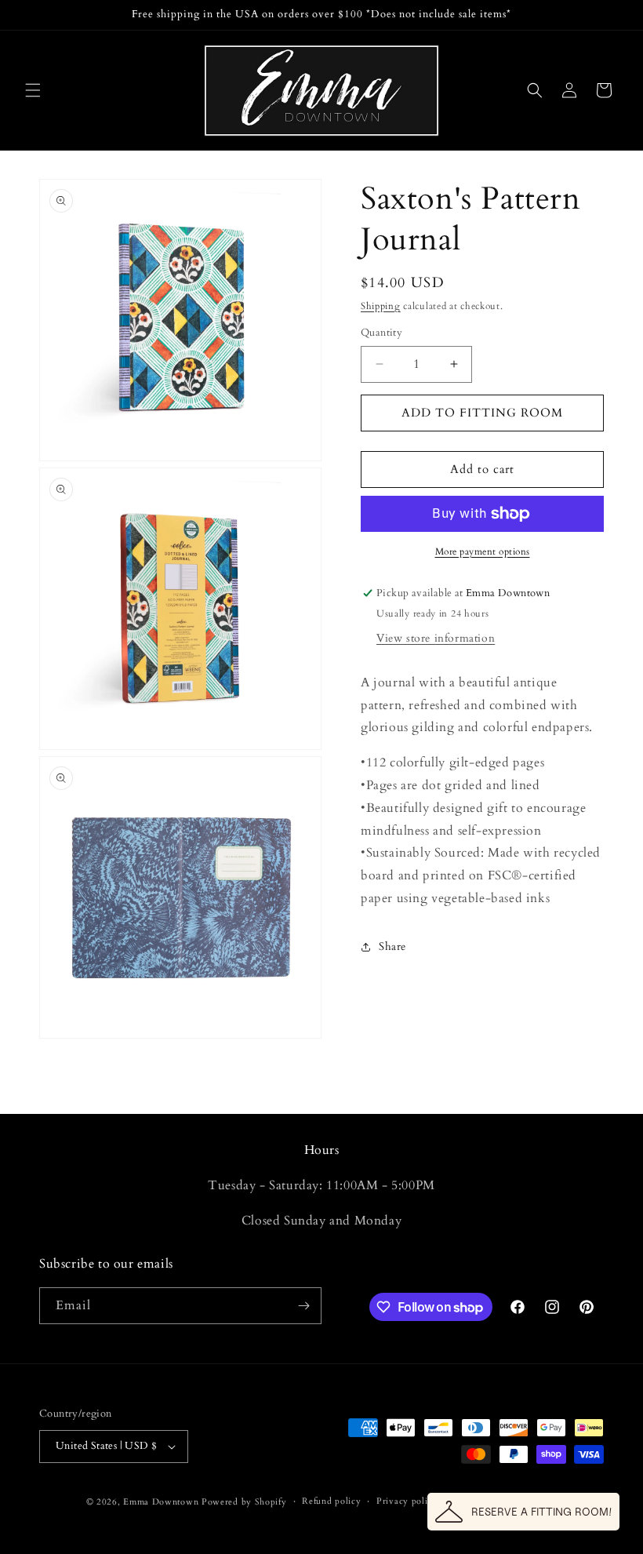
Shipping (381, 306)
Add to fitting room (482, 412)
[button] (33, 90)
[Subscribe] (303, 1305)
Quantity (381, 333)
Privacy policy (407, 1501)
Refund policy (331, 1501)
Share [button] (392, 946)
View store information (435, 638)
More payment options (482, 551)
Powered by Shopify (244, 1502)
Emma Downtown (160, 1502)
